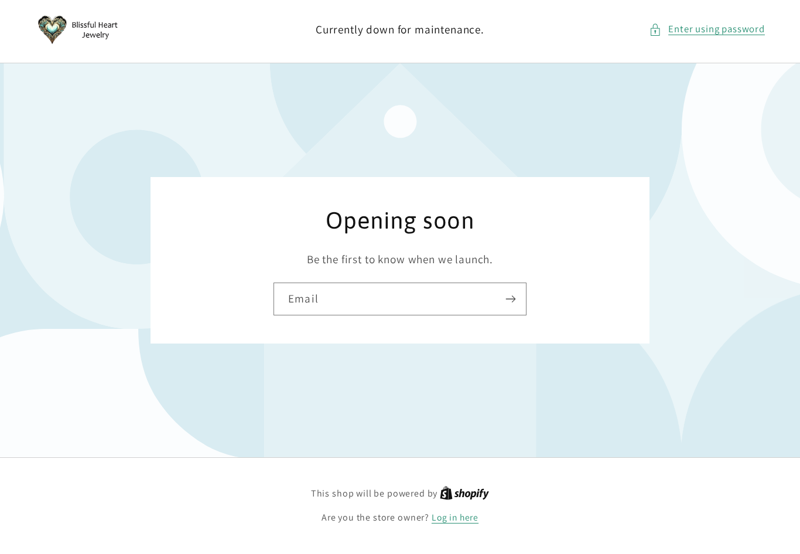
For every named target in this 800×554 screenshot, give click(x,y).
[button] (707, 29)
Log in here (455, 517)
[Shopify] (464, 493)
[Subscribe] (510, 299)
